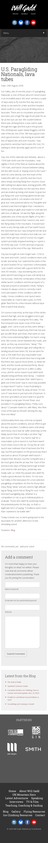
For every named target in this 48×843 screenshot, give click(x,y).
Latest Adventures (16, 798)
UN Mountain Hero (24, 794)
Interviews (16, 801)
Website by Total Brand (31, 829)
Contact (40, 815)
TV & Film (32, 801)
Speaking (37, 798)
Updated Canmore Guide (18, 686)
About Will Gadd (29, 791)
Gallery (16, 811)
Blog (13, 530)
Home (12, 791)
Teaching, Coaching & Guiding (24, 805)
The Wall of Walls (14, 682)
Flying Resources (34, 811)
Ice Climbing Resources (17, 815)
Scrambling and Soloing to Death (21, 704)
